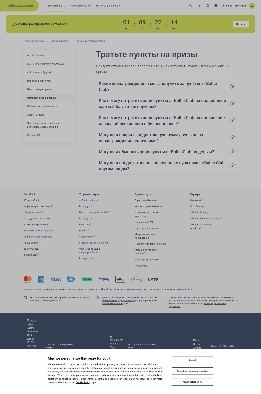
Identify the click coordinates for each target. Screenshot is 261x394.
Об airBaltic (30, 194)
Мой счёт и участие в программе (45, 64)
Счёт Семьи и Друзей (39, 72)
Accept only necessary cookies (192, 371)
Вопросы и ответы (60, 41)
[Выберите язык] (216, 6)
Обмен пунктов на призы (41, 97)
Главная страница (34, 41)
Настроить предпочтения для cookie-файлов (90, 289)
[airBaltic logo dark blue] (19, 5)
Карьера (195, 194)
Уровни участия (36, 114)
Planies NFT (33, 135)
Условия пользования (55, 289)
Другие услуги (143, 194)
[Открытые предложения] (208, 6)
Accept (192, 360)
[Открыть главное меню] (252, 6)
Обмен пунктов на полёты (42, 106)
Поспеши (240, 24)
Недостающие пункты (39, 89)
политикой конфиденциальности (118, 300)
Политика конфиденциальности (130, 289)
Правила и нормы (32, 289)
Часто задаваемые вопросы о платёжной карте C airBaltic (44, 125)
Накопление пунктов (39, 80)
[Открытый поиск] (191, 6)
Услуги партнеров (89, 194)
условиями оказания (112, 303)
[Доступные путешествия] (199, 6)
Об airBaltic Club (36, 55)
